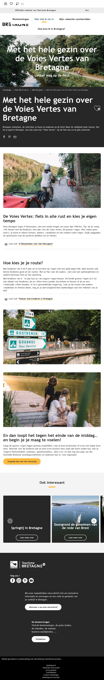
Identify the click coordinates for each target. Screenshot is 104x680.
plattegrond (51, 665)
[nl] (22, 4)
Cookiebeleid (51, 672)
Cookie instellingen (51, 675)
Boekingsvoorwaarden (51, 677)
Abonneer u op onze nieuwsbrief (43, 607)
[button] (17, 3)
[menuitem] (17, 24)
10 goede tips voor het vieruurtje (22, 461)
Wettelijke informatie (51, 668)
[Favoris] (11, 4)
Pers (87, 10)
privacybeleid (51, 670)
